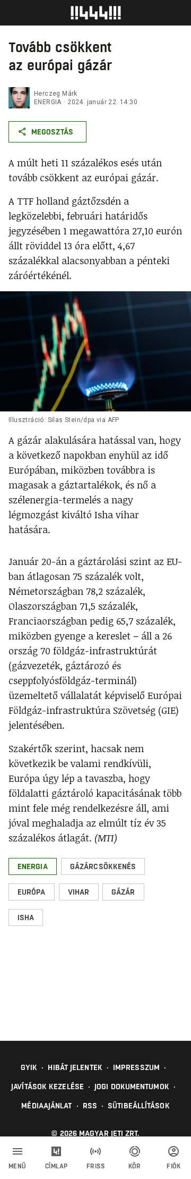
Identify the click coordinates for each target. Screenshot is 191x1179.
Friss (95, 1166)
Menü (17, 1166)
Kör (134, 1166)
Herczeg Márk (55, 93)
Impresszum (136, 1067)
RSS (90, 1105)
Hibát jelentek (75, 1067)
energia (48, 102)
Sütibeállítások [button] (139, 1105)
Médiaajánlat (46, 1105)
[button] (32, 866)
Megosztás (52, 132)
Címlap (56, 1166)
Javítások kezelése (47, 1086)
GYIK (29, 1067)
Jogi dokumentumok (131, 1086)
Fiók (173, 1166)
